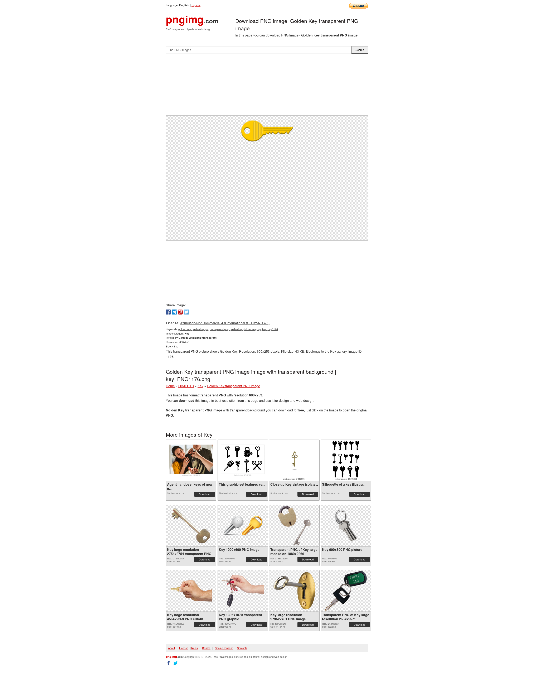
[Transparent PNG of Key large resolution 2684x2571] (346, 591)
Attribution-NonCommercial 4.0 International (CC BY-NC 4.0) (225, 323)
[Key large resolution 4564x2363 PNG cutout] (191, 591)
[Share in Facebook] (168, 312)
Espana (195, 5)
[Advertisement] (267, 86)
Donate (206, 648)
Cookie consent (224, 648)
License (183, 648)
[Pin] (180, 312)
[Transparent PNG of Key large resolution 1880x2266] (294, 525)
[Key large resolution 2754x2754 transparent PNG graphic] (191, 525)
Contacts (242, 648)
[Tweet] (186, 312)
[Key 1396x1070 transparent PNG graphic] (243, 591)
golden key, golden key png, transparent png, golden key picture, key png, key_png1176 (228, 329)
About (171, 648)
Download (204, 494)
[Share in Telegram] (174, 312)
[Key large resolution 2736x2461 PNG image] (294, 590)
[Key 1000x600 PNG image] (243, 525)
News (194, 648)
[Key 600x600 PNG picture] (346, 525)
